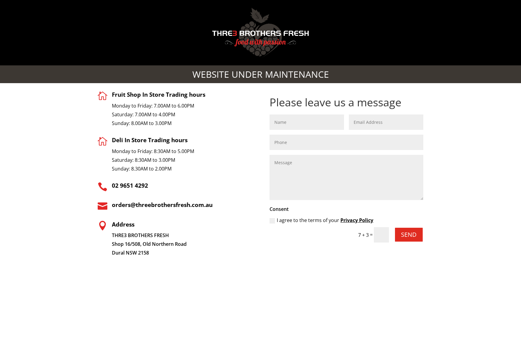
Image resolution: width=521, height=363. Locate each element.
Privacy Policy (356, 220)
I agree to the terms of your (325, 220)
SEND (409, 234)
